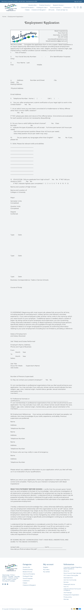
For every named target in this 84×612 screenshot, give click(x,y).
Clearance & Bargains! (29, 585)
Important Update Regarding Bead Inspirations (73, 568)
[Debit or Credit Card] (77, 609)
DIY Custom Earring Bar (71, 575)
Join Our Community (70, 580)
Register (45, 567)
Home (4, 16)
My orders (46, 569)
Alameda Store (68, 577)
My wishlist (46, 571)
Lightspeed (30, 609)
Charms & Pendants (29, 574)
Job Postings (68, 592)
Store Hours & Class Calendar (72, 573)
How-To (66, 586)
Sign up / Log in (78, 1)
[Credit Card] (72, 609)
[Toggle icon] (74, 7)
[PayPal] (74, 609)
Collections (26, 580)
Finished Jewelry (28, 569)
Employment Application (71, 595)
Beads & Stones (27, 571)
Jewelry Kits (26, 567)
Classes (27, 10)
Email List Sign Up (62, 10)
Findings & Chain (28, 576)
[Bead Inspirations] (11, 7)
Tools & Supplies (28, 578)
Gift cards (51, 10)
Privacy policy (68, 597)
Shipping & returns (69, 584)
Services (66, 582)
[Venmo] (80, 609)
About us (66, 571)
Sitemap (66, 599)
